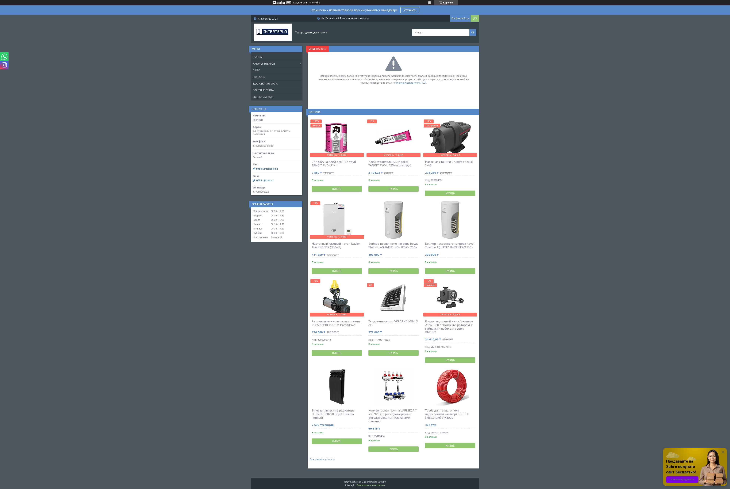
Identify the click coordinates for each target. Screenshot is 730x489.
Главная (258, 57)
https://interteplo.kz (267, 168)
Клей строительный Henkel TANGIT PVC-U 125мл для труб (389, 163)
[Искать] (472, 32)
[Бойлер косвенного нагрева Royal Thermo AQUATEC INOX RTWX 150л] (450, 220)
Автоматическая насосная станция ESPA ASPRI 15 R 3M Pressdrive (336, 323)
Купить (336, 189)
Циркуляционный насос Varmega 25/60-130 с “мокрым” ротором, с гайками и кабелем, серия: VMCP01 (449, 326)
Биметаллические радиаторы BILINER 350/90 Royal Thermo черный (333, 413)
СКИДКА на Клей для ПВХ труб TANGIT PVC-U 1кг (334, 163)
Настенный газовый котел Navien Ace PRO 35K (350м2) (336, 245)
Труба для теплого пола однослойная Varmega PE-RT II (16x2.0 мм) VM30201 (447, 413)
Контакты (259, 76)
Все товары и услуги (321, 459)
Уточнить (409, 10)
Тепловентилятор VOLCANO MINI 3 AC (393, 323)
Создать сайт (300, 2)
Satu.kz (382, 482)
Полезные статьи (264, 90)
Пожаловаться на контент (371, 485)
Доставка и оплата (265, 83)
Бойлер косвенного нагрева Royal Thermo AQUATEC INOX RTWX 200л (393, 245)
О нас (256, 70)
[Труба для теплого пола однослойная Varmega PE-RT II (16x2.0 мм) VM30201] (450, 387)
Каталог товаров (264, 63)
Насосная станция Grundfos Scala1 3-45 (449, 163)
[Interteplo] (273, 32)
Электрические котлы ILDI (410, 82)
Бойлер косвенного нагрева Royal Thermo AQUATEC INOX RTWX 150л (449, 245)
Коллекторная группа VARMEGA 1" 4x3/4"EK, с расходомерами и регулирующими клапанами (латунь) (392, 415)
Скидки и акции (263, 96)
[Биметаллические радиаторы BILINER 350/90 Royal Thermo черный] (337, 387)
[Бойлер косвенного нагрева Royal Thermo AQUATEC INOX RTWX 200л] (394, 220)
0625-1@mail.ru (264, 180)
